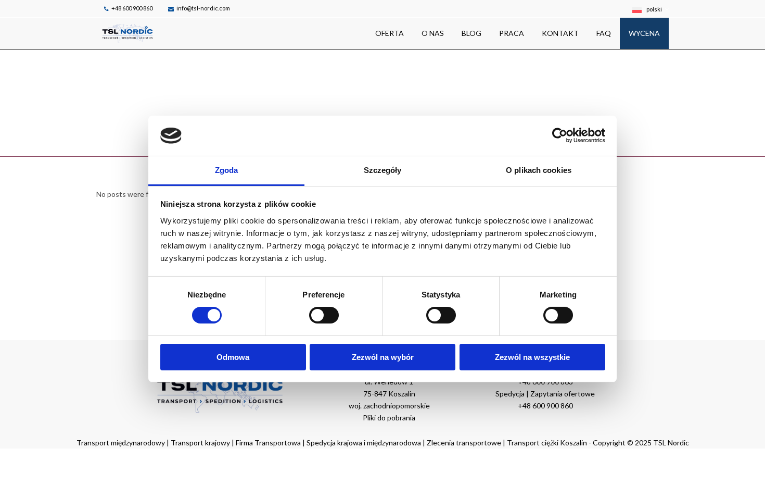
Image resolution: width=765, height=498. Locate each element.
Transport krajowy (200, 442)
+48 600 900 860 (131, 8)
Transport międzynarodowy (120, 442)
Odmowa (232, 357)
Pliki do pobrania (389, 417)
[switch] (324, 315)
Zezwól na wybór (383, 357)
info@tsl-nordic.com (203, 8)
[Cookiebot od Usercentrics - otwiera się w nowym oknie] (559, 135)
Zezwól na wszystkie (532, 357)
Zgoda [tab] (226, 170)
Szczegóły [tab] (383, 170)
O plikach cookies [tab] (538, 170)
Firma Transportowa (269, 442)
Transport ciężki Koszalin (547, 442)
